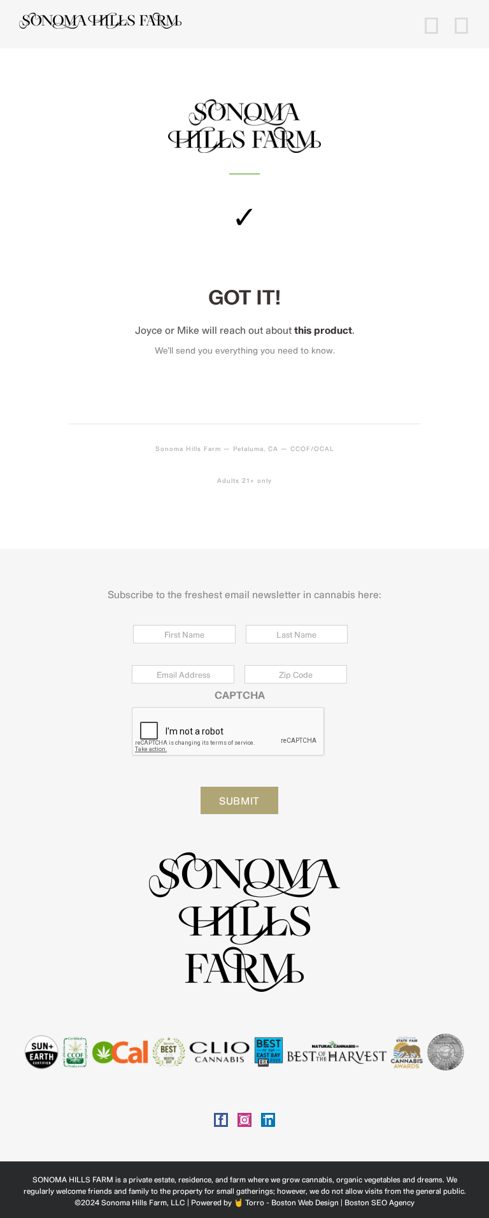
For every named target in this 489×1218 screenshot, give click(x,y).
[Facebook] (221, 1120)
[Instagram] (244, 1120)
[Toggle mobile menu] (461, 24)
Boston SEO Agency (379, 1202)
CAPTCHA (240, 695)
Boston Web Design (305, 1202)
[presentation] (228, 732)
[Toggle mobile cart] (431, 24)
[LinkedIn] (268, 1120)
